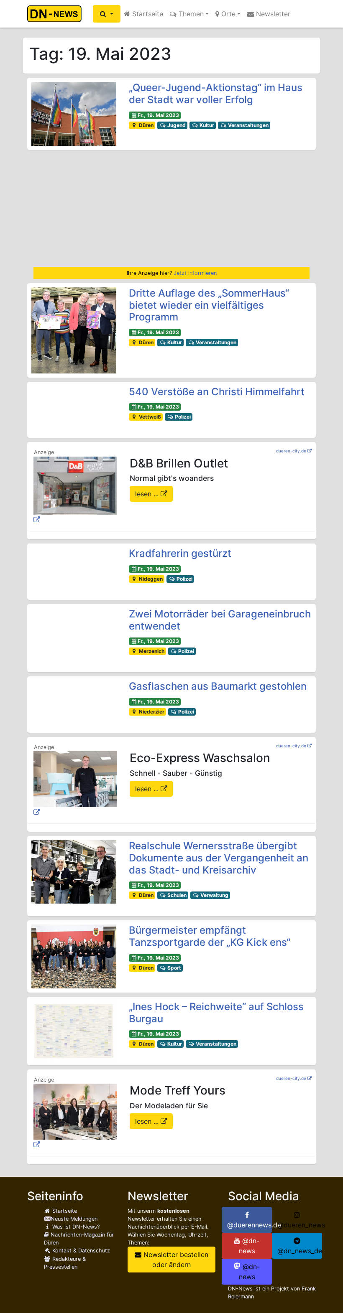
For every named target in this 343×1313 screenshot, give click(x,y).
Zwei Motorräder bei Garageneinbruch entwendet (220, 620)
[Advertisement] (171, 208)
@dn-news (249, 1246)
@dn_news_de (299, 1251)
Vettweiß (149, 417)
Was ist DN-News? (75, 1227)
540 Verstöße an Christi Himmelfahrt (217, 392)
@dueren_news (299, 1225)
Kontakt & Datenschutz (80, 1250)
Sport (173, 968)
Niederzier (151, 712)
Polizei (182, 417)
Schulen (176, 895)
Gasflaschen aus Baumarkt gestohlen (218, 686)
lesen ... (148, 494)
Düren (146, 125)
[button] (106, 14)
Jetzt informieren (195, 273)
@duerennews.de (249, 1225)
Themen (190, 14)
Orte (227, 14)
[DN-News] (56, 13)
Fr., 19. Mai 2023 (158, 115)
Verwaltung (213, 895)
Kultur (206, 125)
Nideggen (150, 579)
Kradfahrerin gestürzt (180, 553)
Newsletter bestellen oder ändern (174, 1259)
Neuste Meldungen (74, 1219)
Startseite (146, 14)
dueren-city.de (291, 450)
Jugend (176, 125)
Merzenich (151, 651)
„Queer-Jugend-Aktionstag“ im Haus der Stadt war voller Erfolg (215, 93)
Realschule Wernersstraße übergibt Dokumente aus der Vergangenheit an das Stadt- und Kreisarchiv (218, 858)
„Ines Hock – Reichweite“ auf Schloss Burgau (216, 1013)
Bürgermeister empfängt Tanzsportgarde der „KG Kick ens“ (209, 936)
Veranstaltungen (248, 125)
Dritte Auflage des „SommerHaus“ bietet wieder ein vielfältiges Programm (209, 305)
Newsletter (272, 14)
